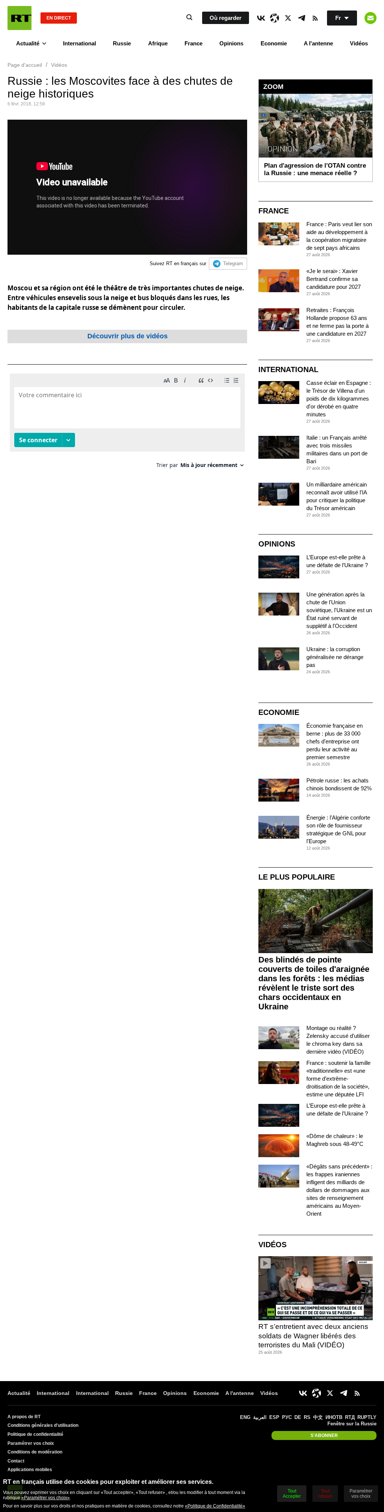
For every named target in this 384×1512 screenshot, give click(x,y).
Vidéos (359, 43)
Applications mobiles (30, 1469)
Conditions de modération (35, 1452)
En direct (58, 18)
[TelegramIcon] (302, 18)
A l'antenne (318, 43)
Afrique (158, 43)
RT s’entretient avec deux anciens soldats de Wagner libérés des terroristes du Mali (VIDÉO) (313, 1336)
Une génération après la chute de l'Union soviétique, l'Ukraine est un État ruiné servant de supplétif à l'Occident (339, 610)
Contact (16, 1461)
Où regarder (226, 18)
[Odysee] (274, 18)
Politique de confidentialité (35, 1434)
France (193, 43)
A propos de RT (24, 1416)
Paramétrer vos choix (31, 1443)
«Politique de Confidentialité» (215, 1506)
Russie (122, 43)
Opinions (231, 43)
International (79, 43)
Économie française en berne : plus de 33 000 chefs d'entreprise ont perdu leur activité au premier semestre (334, 741)
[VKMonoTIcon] (261, 18)
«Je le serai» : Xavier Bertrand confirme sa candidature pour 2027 (333, 279)
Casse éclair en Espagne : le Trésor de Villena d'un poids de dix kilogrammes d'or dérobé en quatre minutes (338, 398)
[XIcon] (288, 18)
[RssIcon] (315, 18)
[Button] (370, 18)
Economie (274, 43)
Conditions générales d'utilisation (43, 1425)
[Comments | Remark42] (127, 423)
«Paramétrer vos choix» (45, 1497)
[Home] (20, 18)
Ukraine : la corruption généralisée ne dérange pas (334, 657)
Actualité (27, 43)
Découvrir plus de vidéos (127, 336)
